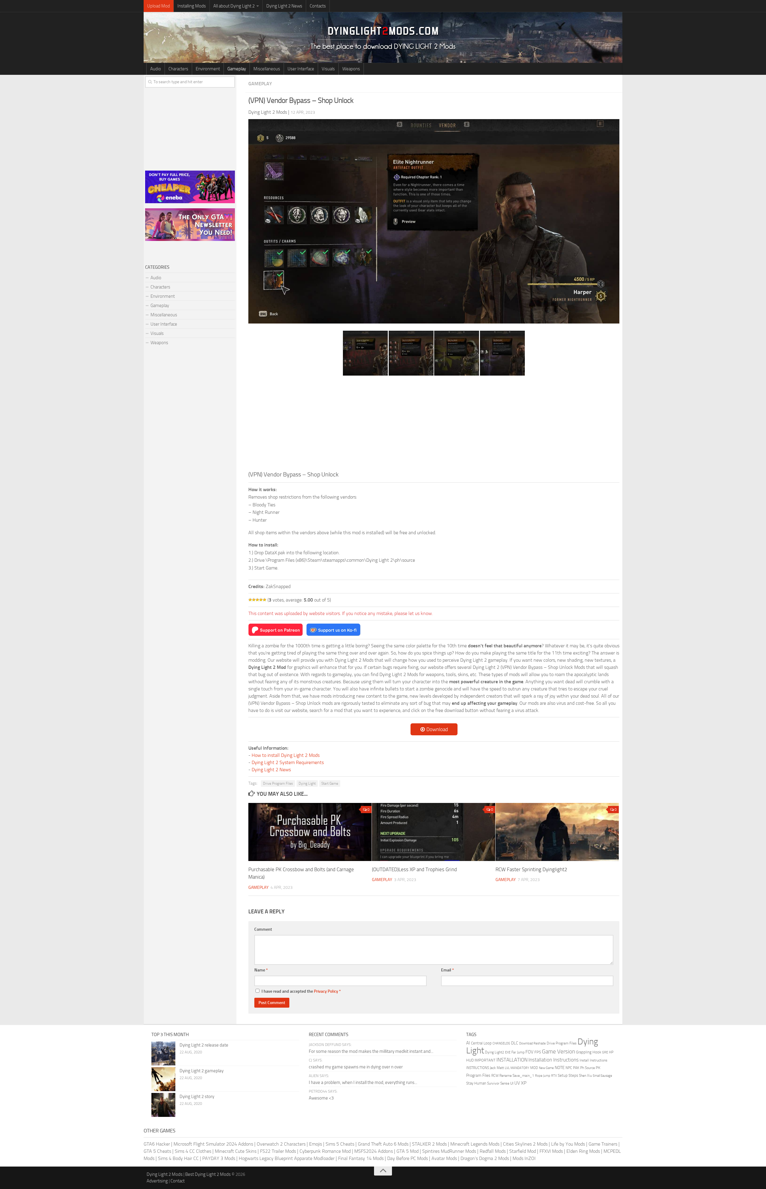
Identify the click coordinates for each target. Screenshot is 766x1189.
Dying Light (307, 783)
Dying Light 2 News (284, 6)
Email (447, 970)
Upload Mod (158, 6)
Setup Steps (568, 1075)
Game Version (558, 1051)
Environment (208, 69)
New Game (546, 1068)
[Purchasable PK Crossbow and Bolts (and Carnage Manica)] (310, 832)
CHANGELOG (501, 1043)
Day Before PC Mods (407, 1158)
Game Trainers (603, 1144)
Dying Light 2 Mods (165, 1174)
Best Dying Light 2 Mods (208, 1174)
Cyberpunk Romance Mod (325, 1151)
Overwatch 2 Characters (281, 1144)
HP (611, 1052)
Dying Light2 (494, 1052)
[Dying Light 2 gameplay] (163, 1079)
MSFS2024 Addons (373, 1151)
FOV (529, 1052)
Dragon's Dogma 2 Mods (484, 1158)
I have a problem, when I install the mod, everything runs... (363, 1082)
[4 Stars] (261, 600)
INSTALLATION (512, 1060)
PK (598, 1067)
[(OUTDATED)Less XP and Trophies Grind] (433, 832)
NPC (569, 1068)
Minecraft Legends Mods (474, 1144)
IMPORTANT (485, 1060)
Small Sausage (602, 1076)
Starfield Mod (522, 1151)
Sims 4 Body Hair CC (178, 1158)
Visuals (328, 69)
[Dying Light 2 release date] (163, 1053)
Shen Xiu (585, 1075)
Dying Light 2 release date (204, 1045)
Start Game (329, 783)
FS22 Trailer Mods (278, 1151)
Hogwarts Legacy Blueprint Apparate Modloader (287, 1158)
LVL (507, 1068)
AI (468, 1043)
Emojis (315, 1144)
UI (511, 1083)
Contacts (318, 6)
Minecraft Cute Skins (235, 1151)
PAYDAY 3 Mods (218, 1158)
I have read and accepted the (301, 991)
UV (517, 1083)
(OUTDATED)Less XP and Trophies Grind (414, 869)
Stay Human (476, 1083)
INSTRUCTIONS (477, 1068)
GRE (605, 1052)
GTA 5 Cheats (157, 1151)
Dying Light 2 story (197, 1096)
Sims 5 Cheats (340, 1144)
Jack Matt (497, 1068)
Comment (263, 929)
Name (261, 970)
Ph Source (587, 1068)
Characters (178, 69)
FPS (537, 1052)
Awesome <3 (321, 1098)
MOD (534, 1068)
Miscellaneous (266, 69)
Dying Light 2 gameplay (202, 1070)
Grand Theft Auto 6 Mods (383, 1144)
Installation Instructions (553, 1060)
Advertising (157, 1181)
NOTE (560, 1067)
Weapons (351, 69)
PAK (576, 1068)
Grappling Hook (588, 1052)
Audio (155, 69)
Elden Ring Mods (583, 1151)
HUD (470, 1060)
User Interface (301, 69)
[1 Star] (250, 600)
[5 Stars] (264, 600)
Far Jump (518, 1052)
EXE (507, 1052)
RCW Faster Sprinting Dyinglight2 (531, 869)
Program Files (478, 1075)
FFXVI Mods (551, 1151)
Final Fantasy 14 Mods (361, 1158)
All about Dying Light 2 (234, 6)
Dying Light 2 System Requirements (288, 762)
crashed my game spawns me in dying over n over (356, 1067)
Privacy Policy (326, 991)
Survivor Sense (498, 1083)
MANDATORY (519, 1068)
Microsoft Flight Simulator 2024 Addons (213, 1144)
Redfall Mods (493, 1151)
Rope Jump (542, 1076)
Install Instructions (593, 1060)
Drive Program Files (278, 783)
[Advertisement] (433, 425)
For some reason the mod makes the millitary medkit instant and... (371, 1051)
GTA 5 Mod (407, 1151)
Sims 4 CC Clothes (193, 1151)
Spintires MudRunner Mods (449, 1151)
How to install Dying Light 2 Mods (286, 755)
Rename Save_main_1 (516, 1075)
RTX (554, 1076)
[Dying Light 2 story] (163, 1105)
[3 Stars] (257, 600)
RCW (494, 1075)
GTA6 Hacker (157, 1144)
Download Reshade (532, 1043)
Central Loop (481, 1043)
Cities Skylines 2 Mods (525, 1144)
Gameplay (236, 69)
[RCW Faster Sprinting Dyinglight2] (557, 832)
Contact (178, 1181)
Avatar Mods (444, 1158)
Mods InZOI (524, 1158)
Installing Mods (191, 6)
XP (523, 1083)
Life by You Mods (568, 1144)
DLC (514, 1043)
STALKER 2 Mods (429, 1144)
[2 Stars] (254, 600)
